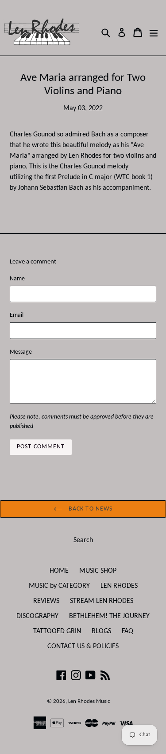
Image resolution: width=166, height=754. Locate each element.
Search (83, 540)
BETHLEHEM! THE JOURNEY (109, 616)
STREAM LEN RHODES (101, 601)
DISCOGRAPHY (37, 616)
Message (21, 352)
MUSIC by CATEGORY (59, 586)
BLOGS (101, 631)
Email (16, 315)
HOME (59, 570)
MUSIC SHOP (97, 570)
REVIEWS (46, 601)
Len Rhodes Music (89, 701)
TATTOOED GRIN (57, 631)
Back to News (90, 509)
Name (17, 278)
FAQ (127, 631)
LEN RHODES (119, 586)
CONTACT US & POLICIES (83, 646)
